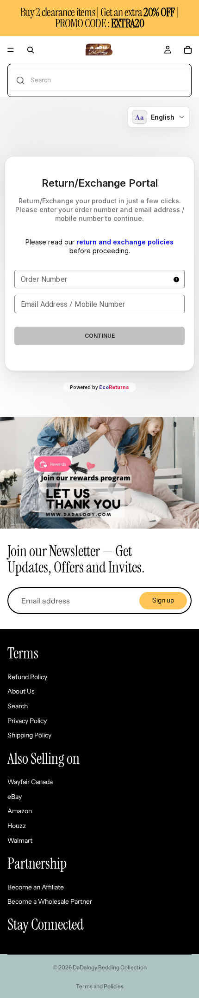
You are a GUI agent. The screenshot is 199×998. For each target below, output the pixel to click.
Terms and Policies (100, 986)
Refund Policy (27, 677)
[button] (99, 80)
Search (17, 706)
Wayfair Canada (30, 782)
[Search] (30, 50)
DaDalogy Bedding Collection (110, 967)
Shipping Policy (29, 735)
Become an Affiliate (35, 887)
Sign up (163, 600)
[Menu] (10, 50)
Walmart (19, 840)
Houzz (16, 826)
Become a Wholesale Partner (49, 901)
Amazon (19, 811)
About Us (21, 691)
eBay (14, 796)
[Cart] (188, 50)
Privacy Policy (27, 721)
